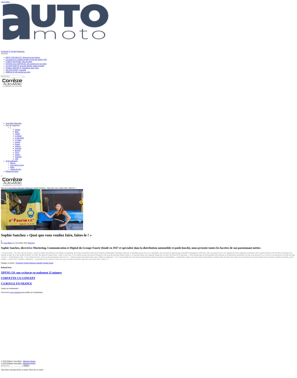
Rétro (12, 167)
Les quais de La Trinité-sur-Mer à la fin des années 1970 (26, 60)
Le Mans (18, 140)
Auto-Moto (7, 243)
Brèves (12, 163)
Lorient (17, 142)
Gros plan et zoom (17, 165)
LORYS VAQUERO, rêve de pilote (19, 62)
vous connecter (15, 292)
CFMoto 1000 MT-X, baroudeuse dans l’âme (22, 68)
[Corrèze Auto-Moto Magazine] (12, 87)
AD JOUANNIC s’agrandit (16, 70)
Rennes (17, 150)
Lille (16, 159)
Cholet (17, 134)
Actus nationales (12, 161)
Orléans (18, 146)
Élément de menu (12, 171)
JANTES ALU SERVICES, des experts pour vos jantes (26, 64)
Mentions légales (29, 361)
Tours (17, 153)
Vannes (17, 155)
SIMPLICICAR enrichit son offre (18, 72)
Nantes (17, 144)
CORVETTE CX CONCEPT (18, 278)
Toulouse (18, 157)
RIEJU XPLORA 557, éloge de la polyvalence (23, 57)
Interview (31, 243)
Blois (17, 132)
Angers (17, 130)
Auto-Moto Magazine (13, 123)
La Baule (18, 136)
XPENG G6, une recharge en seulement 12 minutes (31, 272)
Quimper (18, 148)
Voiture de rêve (15, 169)
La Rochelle (19, 138)
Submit (26, 366)
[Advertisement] (70, 104)
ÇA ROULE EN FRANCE (16, 283)
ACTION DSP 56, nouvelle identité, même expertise (25, 66)
